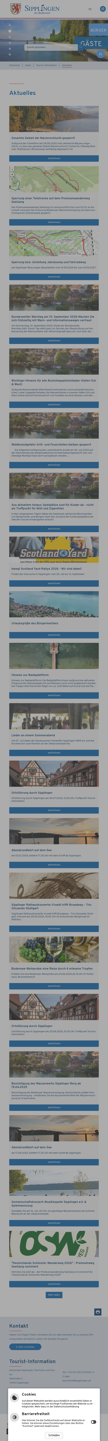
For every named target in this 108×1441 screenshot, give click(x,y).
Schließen (54, 1435)
